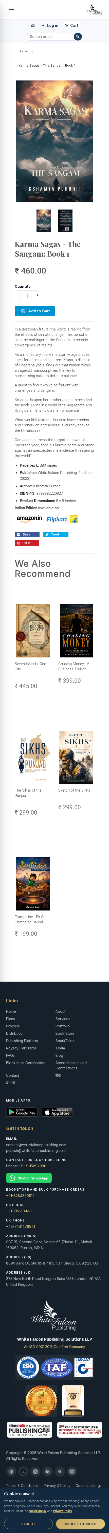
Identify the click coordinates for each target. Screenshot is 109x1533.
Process (13, 1026)
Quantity (22, 286)
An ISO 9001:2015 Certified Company (54, 1346)
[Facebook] (11, 1471)
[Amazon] (72, 1471)
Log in (49, 25)
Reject (28, 1524)
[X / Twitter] (23, 1471)
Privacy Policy (62, 1511)
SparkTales (65, 1041)
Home (23, 51)
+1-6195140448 (19, 1211)
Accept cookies (80, 1524)
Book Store (65, 1033)
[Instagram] (35, 1471)
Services (63, 1019)
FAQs (10, 1055)
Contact (12, 1075)
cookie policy (37, 1511)
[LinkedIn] (48, 1471)
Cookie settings (89, 1485)
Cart (71, 25)
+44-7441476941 (20, 1226)
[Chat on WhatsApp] (54, 1178)
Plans (10, 1019)
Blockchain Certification (25, 1063)
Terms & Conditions (22, 1485)
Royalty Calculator (21, 1048)
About (60, 1011)
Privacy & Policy (57, 1485)
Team (60, 1048)
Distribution (15, 1033)
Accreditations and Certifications (71, 1065)
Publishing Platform (22, 1041)
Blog (59, 1055)
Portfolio (63, 1026)
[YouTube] (60, 1471)
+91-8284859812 (20, 1195)
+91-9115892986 (32, 1166)
